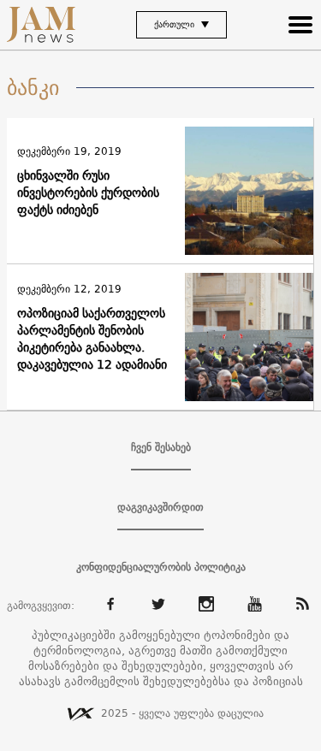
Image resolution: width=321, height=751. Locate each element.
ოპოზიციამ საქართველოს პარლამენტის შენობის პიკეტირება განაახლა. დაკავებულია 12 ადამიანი (92, 339)
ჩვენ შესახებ (161, 447)
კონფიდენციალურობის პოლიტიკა (161, 567)
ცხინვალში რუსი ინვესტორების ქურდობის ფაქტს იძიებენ (88, 192)
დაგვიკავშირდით (160, 507)
